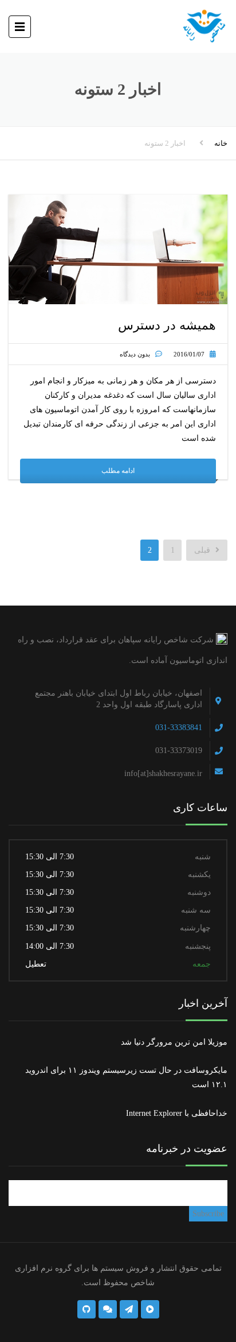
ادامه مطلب (118, 471)
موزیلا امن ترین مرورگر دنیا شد (174, 1042)
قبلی (203, 550)
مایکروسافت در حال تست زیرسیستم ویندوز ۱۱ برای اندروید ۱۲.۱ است (126, 1077)
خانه (220, 143)
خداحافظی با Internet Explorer (176, 1113)
